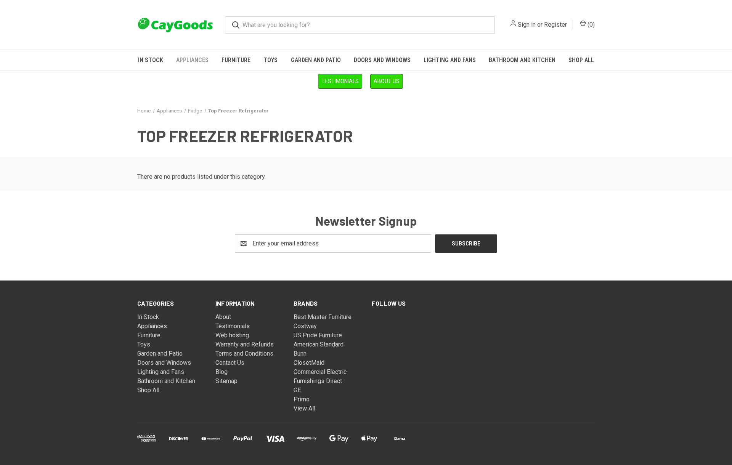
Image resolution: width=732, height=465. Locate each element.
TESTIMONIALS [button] (340, 81)
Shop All (581, 60)
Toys (270, 60)
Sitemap (226, 381)
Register (555, 24)
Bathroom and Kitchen (522, 60)
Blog (221, 371)
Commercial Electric (320, 371)
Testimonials (232, 326)
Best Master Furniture (323, 317)
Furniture (236, 60)
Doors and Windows (382, 60)
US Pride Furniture (318, 335)
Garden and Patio (316, 60)
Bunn (300, 353)
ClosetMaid (309, 362)
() (590, 24)
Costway (305, 326)
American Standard (319, 344)
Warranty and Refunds (244, 344)
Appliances (192, 60)
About (223, 317)
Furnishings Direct (318, 381)
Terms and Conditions (244, 353)
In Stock (150, 60)
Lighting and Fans (450, 60)
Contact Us (229, 362)
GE (297, 390)
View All (304, 408)
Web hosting (232, 335)
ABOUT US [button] (387, 81)
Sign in (527, 24)
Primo (302, 399)
